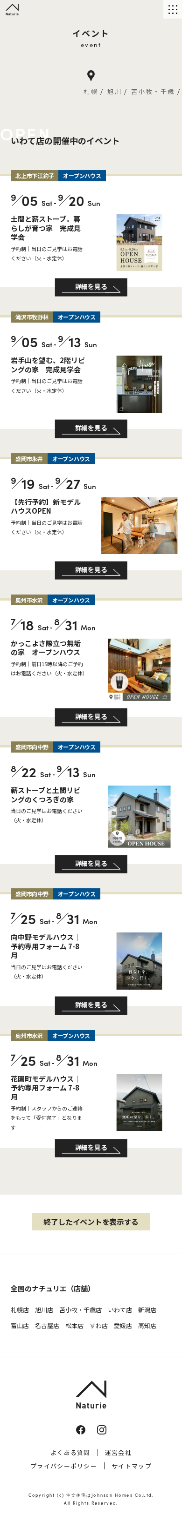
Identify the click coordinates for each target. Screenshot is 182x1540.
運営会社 (118, 1452)
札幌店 (20, 1309)
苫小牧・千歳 (153, 91)
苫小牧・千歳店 (80, 1309)
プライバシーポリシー (63, 1465)
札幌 (91, 91)
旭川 (114, 91)
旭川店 (44, 1309)
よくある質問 (70, 1452)
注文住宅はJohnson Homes (99, 1495)
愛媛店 (123, 1325)
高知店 (147, 1325)
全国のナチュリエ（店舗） (53, 1288)
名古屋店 (47, 1325)
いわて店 (120, 1309)
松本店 (74, 1325)
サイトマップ (132, 1465)
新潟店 (147, 1309)
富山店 (20, 1325)
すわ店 (99, 1325)
